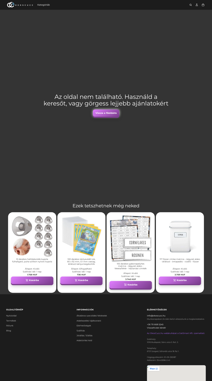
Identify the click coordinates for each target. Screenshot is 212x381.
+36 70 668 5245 (155, 324)
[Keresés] (190, 5)
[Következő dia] (49, 236)
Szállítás (81, 330)
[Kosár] (203, 5)
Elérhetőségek (84, 325)
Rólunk (9, 325)
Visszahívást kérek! (156, 327)
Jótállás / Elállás (84, 335)
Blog (8, 330)
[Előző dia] (15, 236)
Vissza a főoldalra (106, 113)
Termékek (11, 320)
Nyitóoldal (11, 315)
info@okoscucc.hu (156, 315)
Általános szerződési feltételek (92, 315)
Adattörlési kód (84, 340)
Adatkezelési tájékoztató (89, 320)
